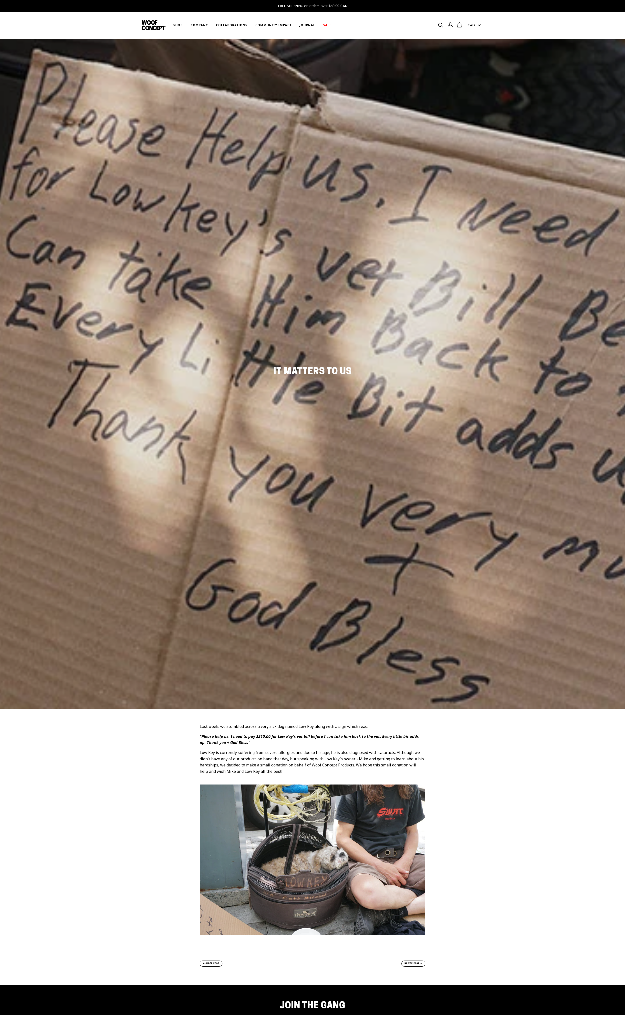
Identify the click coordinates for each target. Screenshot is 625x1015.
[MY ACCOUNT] (450, 24)
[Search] (440, 25)
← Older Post (211, 963)
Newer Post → (413, 963)
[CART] (459, 25)
